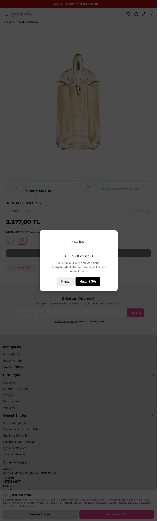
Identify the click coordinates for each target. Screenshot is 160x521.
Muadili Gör (87, 281)
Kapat (65, 281)
